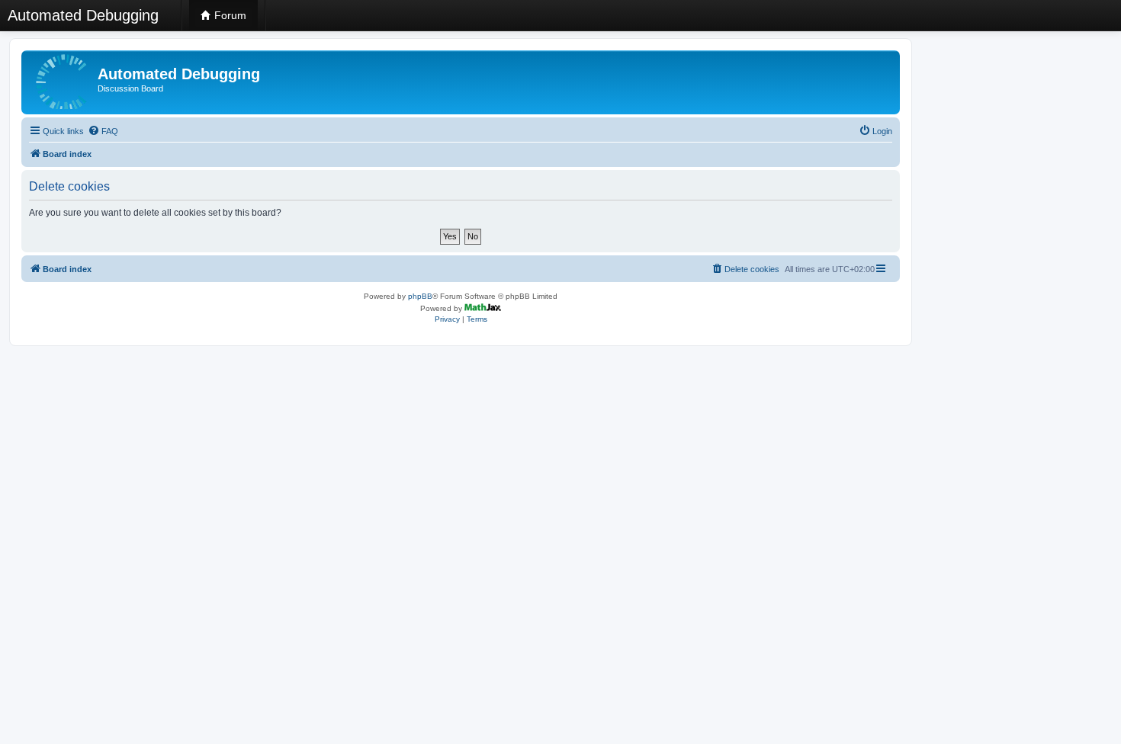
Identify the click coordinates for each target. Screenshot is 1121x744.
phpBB (420, 296)
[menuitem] (103, 131)
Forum (228, 15)
